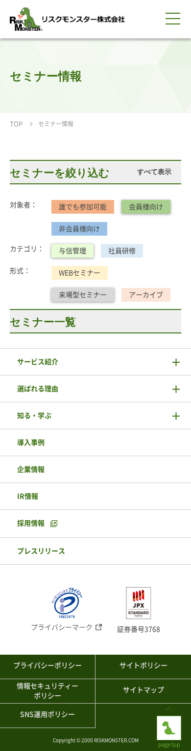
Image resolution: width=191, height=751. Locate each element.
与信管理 (72, 250)
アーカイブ (146, 294)
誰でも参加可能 (83, 206)
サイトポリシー (143, 665)
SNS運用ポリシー (47, 714)
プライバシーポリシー (47, 665)
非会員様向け (79, 228)
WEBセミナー (79, 272)
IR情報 (27, 496)
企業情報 (31, 469)
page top (169, 719)
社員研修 (122, 250)
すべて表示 (154, 172)
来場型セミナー (83, 294)
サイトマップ (143, 689)
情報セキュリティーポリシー (47, 691)
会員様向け (146, 206)
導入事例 (31, 442)
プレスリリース (41, 551)
